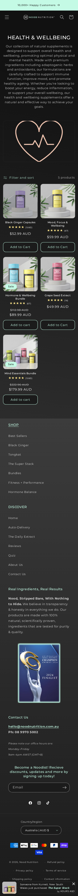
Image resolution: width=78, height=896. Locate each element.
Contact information (57, 879)
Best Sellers (17, 436)
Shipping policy (22, 879)
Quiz (11, 555)
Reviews (14, 546)
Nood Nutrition (28, 862)
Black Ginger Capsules (20, 222)
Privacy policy (24, 870)
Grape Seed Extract (58, 295)
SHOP (13, 425)
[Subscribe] (64, 788)
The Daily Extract (21, 537)
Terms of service (56, 870)
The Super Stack (21, 464)
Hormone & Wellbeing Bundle (20, 297)
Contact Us (17, 574)
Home (13, 518)
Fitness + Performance (26, 483)
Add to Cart (20, 247)
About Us (15, 565)
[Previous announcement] (7, 5)
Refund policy (56, 862)
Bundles (14, 473)
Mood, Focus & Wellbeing (58, 224)
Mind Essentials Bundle (20, 373)
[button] (6, 17)
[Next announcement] (70, 5)
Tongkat (14, 454)
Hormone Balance (22, 492)
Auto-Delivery (19, 527)
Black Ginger (18, 445)
